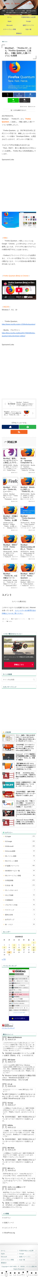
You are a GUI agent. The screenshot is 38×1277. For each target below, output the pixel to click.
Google (21, 1253)
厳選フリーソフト (25, 1256)
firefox (5, 41)
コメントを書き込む (19, 601)
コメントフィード (10, 1228)
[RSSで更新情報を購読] (19, 432)
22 (33, 950)
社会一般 (22, 1260)
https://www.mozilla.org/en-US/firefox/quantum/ (18, 324)
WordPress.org (9, 1233)
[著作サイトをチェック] (10, 427)
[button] (24, 100)
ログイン (7, 1218)
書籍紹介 (4, 1263)
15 (33, 947)
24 (9, 952)
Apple (3, 1253)
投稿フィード (9, 1223)
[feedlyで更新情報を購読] (27, 427)
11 (14, 947)
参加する (27, 1015)
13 (24, 947)
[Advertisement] (19, 186)
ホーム (3, 1250)
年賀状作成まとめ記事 (26, 1250)
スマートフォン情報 (7, 1260)
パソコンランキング (8, 1028)
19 (19, 950)
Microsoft (4, 1256)
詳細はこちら (19, 664)
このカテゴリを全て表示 (19, 1012)
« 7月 (4, 959)
